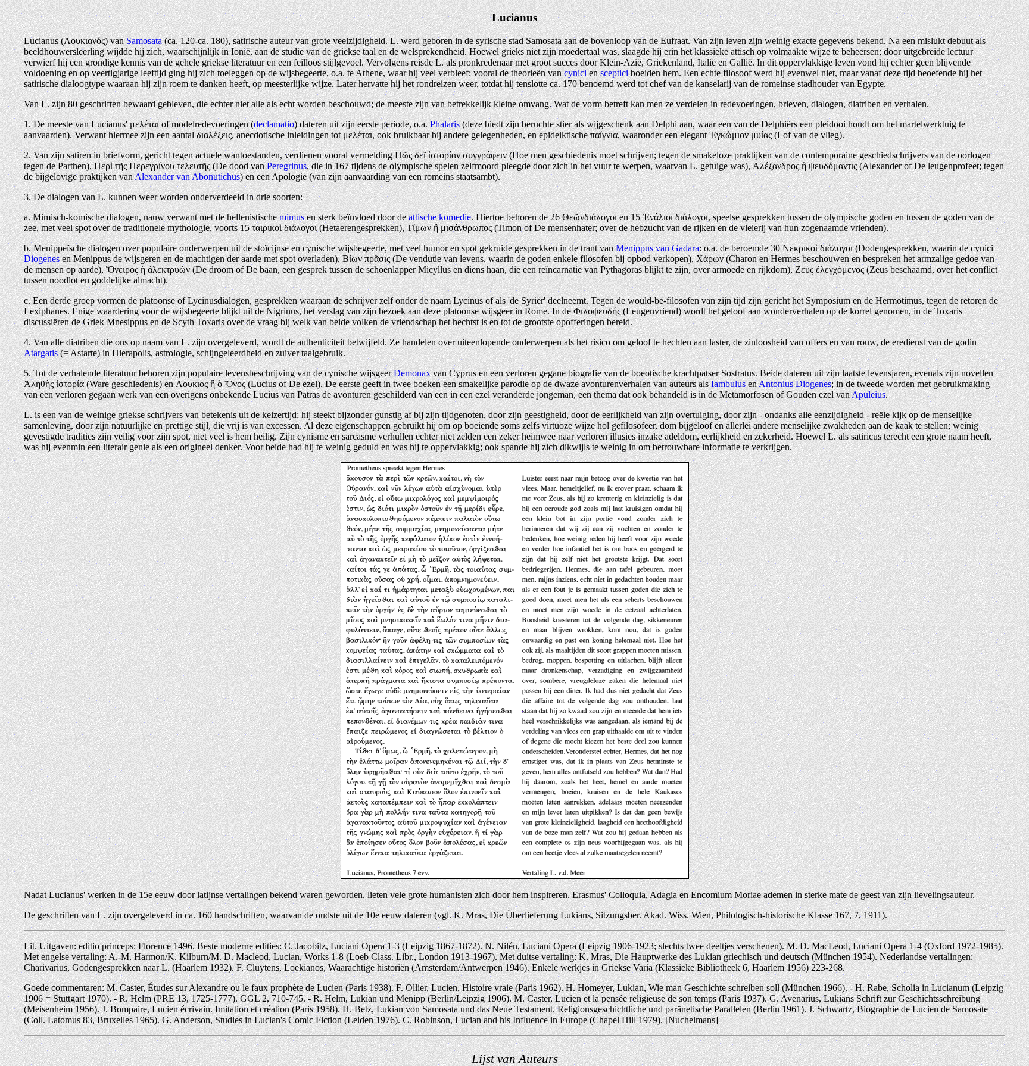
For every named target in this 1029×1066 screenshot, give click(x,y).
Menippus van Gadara (657, 248)
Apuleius (868, 394)
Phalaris (445, 124)
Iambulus (728, 384)
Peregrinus (287, 166)
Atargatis (41, 353)
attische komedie (440, 217)
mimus (291, 217)
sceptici (614, 73)
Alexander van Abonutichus (187, 177)
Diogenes (42, 259)
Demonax (412, 373)
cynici (575, 73)
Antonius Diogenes (795, 384)
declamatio (274, 124)
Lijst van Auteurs (515, 1058)
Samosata (144, 41)
